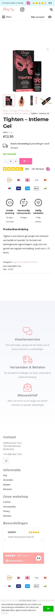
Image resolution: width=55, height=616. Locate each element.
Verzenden (8, 479)
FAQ (5, 475)
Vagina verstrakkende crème (15, 113)
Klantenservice (27, 339)
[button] (51, 9)
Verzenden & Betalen (27, 367)
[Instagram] (22, 9)
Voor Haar (25, 110)
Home (5, 110)
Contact (7, 501)
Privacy (6, 511)
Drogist (14, 110)
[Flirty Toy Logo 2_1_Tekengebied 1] (8, 9)
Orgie (10, 132)
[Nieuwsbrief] (27, 387)
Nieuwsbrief (27, 395)
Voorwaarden (9, 506)
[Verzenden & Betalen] (27, 359)
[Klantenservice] (27, 331)
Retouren (7, 489)
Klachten (7, 515)
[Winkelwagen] (49, 17)
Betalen (6, 484)
